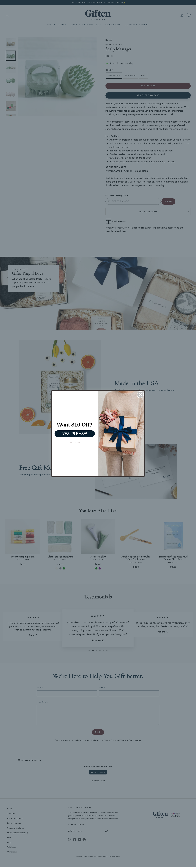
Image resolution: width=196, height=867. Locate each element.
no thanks (75, 442)
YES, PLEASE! (74, 433)
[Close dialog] (140, 394)
